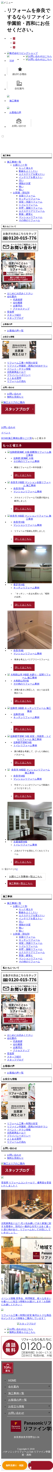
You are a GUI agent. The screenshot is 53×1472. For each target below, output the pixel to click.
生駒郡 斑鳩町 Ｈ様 (23, 458)
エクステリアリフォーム (32, 211)
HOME (12, 1380)
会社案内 (11, 296)
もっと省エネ (26, 168)
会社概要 (17, 302)
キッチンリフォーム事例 (26, 587)
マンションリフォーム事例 (27, 491)
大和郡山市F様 (21, 681)
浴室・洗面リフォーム (30, 202)
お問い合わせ (16, 1413)
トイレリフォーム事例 (25, 745)
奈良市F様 (18, 488)
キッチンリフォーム (29, 199)
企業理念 (17, 305)
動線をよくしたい (28, 171)
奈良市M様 (19, 776)
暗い (21, 189)
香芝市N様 (19, 584)
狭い (21, 186)
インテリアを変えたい (30, 177)
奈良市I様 (18, 650)
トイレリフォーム (28, 205)
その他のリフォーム (29, 220)
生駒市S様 (18, 714)
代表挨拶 (17, 299)
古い (21, 180)
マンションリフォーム (30, 217)
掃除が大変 (25, 183)
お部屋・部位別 (21, 192)
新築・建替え (26, 214)
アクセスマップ (21, 309)
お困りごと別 (20, 165)
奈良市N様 (19, 522)
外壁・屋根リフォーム (30, 208)
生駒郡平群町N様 (22, 742)
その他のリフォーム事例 (26, 461)
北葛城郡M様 (20, 841)
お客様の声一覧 (17, 1399)
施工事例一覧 (16, 1393)
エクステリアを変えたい (32, 174)
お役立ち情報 (16, 1406)
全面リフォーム (27, 195)
